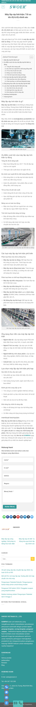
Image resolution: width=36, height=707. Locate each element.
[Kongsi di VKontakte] (21, 516)
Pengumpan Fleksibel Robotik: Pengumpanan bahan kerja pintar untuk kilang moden (16, 583)
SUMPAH (27, 435)
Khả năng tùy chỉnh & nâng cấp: (15, 92)
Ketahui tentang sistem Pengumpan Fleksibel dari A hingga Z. (16, 595)
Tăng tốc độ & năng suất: (13, 66)
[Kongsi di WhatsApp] (4, 516)
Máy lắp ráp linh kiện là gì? (11, 60)
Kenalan (4, 663)
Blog (3, 665)
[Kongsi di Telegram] (32, 516)
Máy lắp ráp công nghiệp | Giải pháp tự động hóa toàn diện (8, 541)
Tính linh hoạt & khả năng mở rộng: (16, 75)
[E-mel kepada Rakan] (14, 516)
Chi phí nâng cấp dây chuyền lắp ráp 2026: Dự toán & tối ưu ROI (17, 571)
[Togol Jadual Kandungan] (30, 57)
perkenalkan (5, 660)
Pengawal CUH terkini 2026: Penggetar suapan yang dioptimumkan (17, 589)
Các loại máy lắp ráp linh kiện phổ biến (15, 77)
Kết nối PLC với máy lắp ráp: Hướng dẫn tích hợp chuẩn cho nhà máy (17, 577)
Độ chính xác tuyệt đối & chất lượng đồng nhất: (19, 68)
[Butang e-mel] (15, 704)
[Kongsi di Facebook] (7, 516)
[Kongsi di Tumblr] (28, 516)
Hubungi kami (8, 97)
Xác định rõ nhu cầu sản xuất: (15, 88)
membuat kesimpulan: (10, 94)
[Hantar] (33, 559)
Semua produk (6, 658)
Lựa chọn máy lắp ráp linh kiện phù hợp (15, 86)
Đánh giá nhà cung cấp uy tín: (15, 90)
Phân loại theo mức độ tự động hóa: (16, 79)
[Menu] (3, 6)
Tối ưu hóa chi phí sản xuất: (14, 70)
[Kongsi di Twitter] (11, 516)
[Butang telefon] (20, 704)
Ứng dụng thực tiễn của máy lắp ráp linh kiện (17, 83)
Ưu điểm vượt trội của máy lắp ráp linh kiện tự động (17, 63)
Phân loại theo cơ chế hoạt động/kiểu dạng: (18, 81)
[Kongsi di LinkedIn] (24, 516)
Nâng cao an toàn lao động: (14, 73)
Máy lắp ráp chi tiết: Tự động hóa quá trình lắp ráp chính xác (27, 541)
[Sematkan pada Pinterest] (18, 516)
